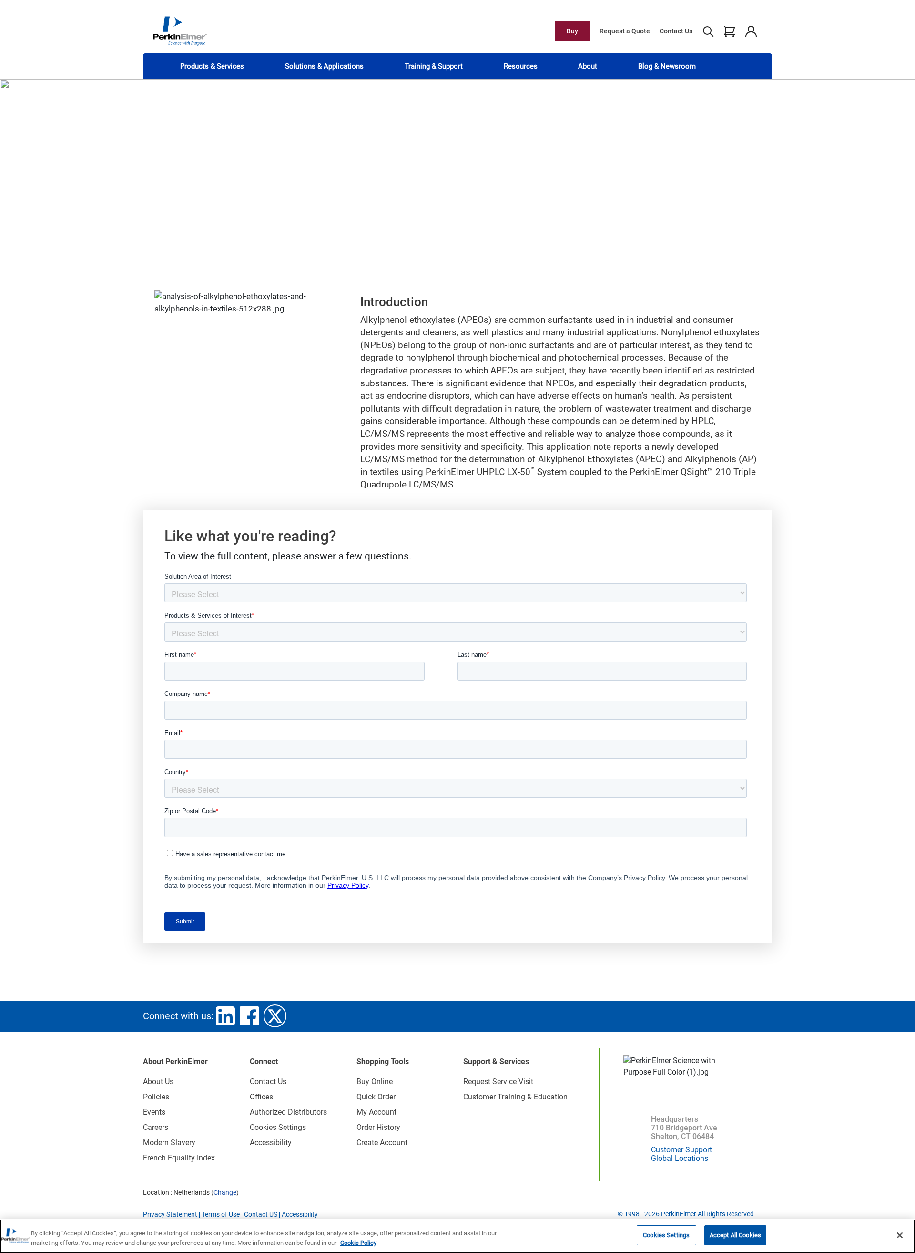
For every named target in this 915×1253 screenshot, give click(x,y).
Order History (378, 1127)
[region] (457, 1236)
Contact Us (676, 31)
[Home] (180, 30)
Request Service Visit (498, 1081)
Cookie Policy (358, 1242)
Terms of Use (221, 1214)
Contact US (260, 1214)
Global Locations (679, 1158)
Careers (155, 1127)
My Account (376, 1112)
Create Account (381, 1142)
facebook (249, 1015)
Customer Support (681, 1149)
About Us (158, 1081)
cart (729, 31)
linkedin (225, 1015)
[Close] (899, 1235)
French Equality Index (179, 1157)
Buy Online (374, 1081)
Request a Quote (625, 31)
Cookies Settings (666, 1235)
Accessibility (271, 1142)
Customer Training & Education (515, 1096)
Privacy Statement (170, 1214)
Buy (572, 31)
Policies (156, 1096)
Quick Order (376, 1096)
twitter (275, 1015)
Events (154, 1112)
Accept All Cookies (735, 1235)
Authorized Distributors (288, 1112)
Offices (261, 1096)
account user (751, 31)
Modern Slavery (169, 1142)
